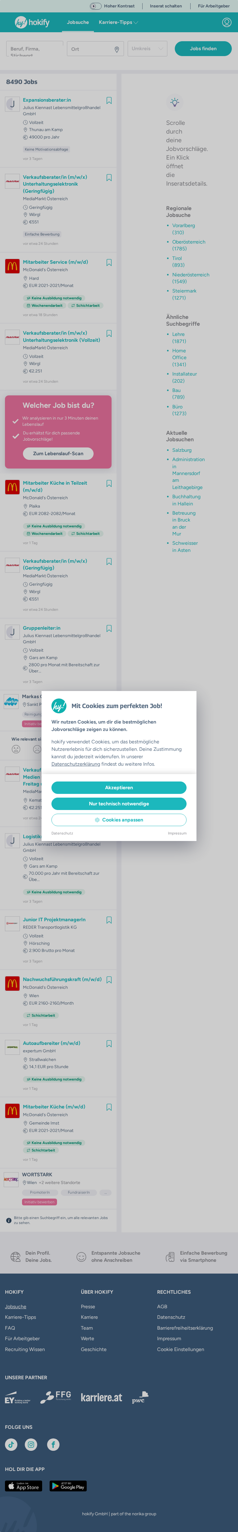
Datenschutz (62, 833)
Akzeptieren (119, 787)
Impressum (177, 833)
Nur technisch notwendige (119, 804)
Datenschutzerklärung (75, 764)
